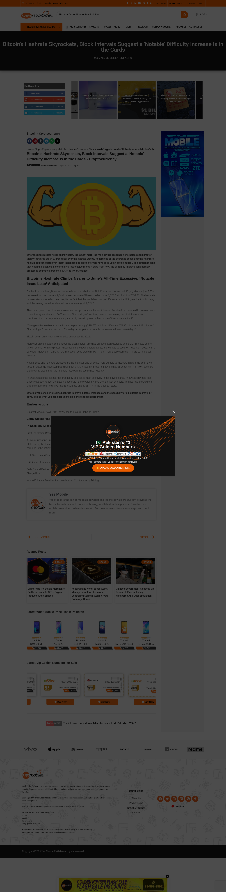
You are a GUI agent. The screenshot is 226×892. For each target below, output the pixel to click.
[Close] (174, 412)
